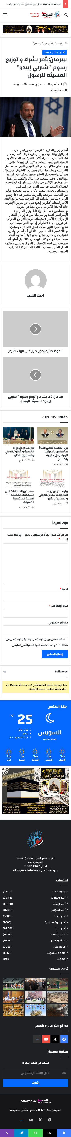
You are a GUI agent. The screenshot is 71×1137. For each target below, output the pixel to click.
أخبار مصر (61, 928)
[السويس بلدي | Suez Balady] (45, 15)
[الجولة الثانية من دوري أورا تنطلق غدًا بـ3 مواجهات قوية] (13, 984)
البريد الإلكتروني (58, 605)
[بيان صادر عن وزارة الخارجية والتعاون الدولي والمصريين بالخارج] (18, 435)
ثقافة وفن (59, 947)
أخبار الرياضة (59, 904)
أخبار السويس (58, 910)
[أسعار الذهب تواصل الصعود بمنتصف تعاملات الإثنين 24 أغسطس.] (13, 1010)
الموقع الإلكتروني (58, 622)
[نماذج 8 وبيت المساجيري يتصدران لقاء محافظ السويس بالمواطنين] (35, 997)
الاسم (64, 589)
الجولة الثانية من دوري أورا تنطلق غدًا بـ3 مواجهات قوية (31, 4)
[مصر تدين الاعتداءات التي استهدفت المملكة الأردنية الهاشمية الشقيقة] (18, 478)
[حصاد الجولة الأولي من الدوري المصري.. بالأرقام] (35, 1010)
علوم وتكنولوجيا (56, 953)
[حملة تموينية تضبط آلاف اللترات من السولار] (57, 1010)
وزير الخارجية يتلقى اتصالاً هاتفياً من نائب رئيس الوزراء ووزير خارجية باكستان (53, 453)
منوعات (61, 959)
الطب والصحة (58, 934)
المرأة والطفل (58, 941)
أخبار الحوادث (58, 898)
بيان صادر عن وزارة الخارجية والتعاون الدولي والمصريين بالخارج (19, 451)
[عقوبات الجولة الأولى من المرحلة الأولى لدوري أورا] (57, 984)
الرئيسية (59, 43)
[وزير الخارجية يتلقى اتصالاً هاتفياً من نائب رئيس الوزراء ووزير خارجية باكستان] (52, 435)
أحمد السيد (56, 84)
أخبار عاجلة (60, 916)
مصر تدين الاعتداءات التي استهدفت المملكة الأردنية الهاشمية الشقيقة (19, 497)
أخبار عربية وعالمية (43, 43)
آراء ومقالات (59, 892)
